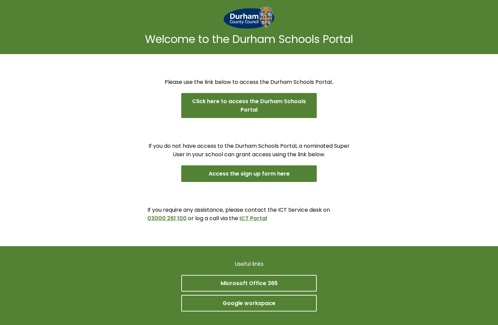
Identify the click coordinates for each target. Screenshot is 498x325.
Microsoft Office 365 (249, 283)
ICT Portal (253, 218)
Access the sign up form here (249, 174)
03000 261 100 (167, 218)
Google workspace (249, 303)
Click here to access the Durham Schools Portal (249, 105)
